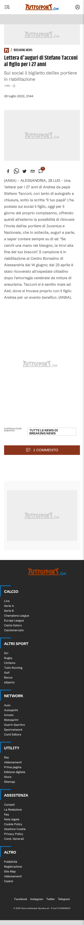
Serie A (9, 606)
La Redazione (13, 809)
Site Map (10, 871)
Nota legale (11, 819)
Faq (6, 814)
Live (7, 601)
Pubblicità (10, 862)
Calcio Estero (13, 625)
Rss (6, 757)
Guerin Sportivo (14, 725)
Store (7, 777)
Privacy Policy (13, 834)
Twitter (50, 899)
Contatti (9, 805)
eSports (9, 682)
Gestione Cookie (15, 829)
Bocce (8, 677)
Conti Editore (12, 734)
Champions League (16, 615)
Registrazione (13, 866)
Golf (7, 672)
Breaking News (23, 50)
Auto (7, 705)
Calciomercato (14, 630)
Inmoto (8, 715)
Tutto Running (13, 668)
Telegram (64, 899)
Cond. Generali (14, 839)
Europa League (14, 620)
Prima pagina (12, 767)
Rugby (8, 658)
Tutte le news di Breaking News (43, 431)
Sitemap (9, 782)
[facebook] (8, 171)
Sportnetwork (13, 729)
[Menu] (7, 7)
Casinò (8, 881)
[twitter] (24, 171)
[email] (33, 171)
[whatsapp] (16, 171)
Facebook (20, 899)
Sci (6, 653)
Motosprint (11, 720)
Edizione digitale (14, 772)
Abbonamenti (13, 762)
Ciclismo (9, 663)
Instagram (36, 899)
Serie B (9, 611)
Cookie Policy (13, 824)
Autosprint (11, 710)
